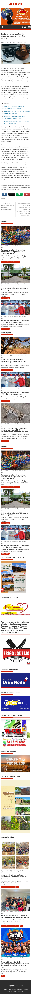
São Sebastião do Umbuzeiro (13, 261)
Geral (3, 298)
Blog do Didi (15, 3)
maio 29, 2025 (5, 245)
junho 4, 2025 (5, 871)
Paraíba (3, 261)
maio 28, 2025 (5, 424)
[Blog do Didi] (15, 24)
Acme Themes (19, 991)
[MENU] (29, 27)
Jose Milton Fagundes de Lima (19, 42)
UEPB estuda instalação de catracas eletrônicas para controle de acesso (7, 206)
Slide (17, 887)
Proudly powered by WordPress (12, 989)
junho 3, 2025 (5, 355)
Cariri (7, 369)
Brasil (3, 198)
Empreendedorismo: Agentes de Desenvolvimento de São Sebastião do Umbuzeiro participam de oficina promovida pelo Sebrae (23, 209)
